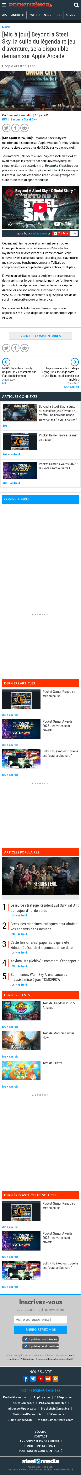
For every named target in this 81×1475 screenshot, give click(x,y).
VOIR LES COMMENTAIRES (40, 336)
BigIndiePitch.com (20, 1419)
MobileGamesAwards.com (55, 1419)
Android (74, 386)
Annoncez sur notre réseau (40, 1441)
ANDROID (17, 15)
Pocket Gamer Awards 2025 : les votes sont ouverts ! (58, 466)
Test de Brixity (52, 1063)
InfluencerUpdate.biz (21, 1408)
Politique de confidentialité (40, 1450)
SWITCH (34, 15)
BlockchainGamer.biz (55, 1408)
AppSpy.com (41, 1397)
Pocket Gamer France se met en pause (59, 693)
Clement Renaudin (19, 115)
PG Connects (55, 1414)
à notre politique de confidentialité (54, 1359)
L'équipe (40, 1431)
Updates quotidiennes (43, 1339)
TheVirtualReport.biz (26, 1414)
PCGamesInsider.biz (52, 1403)
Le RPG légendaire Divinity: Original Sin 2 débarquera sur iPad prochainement (19, 372)
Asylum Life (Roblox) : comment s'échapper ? (45, 961)
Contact (40, 1436)
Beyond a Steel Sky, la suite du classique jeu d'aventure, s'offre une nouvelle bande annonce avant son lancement (58, 413)
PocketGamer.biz (22, 1403)
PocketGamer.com (15, 1397)
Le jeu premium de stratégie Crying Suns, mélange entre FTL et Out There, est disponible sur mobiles (60, 374)
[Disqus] (40, 556)
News (47, 15)
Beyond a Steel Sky (24, 119)
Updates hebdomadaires (44, 1346)
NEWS (6, 27)
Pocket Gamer (39, 233)
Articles (70, 15)
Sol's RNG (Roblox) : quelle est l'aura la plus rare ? (60, 753)
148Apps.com (64, 1397)
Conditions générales (40, 1446)
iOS (4, 15)
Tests (58, 15)
